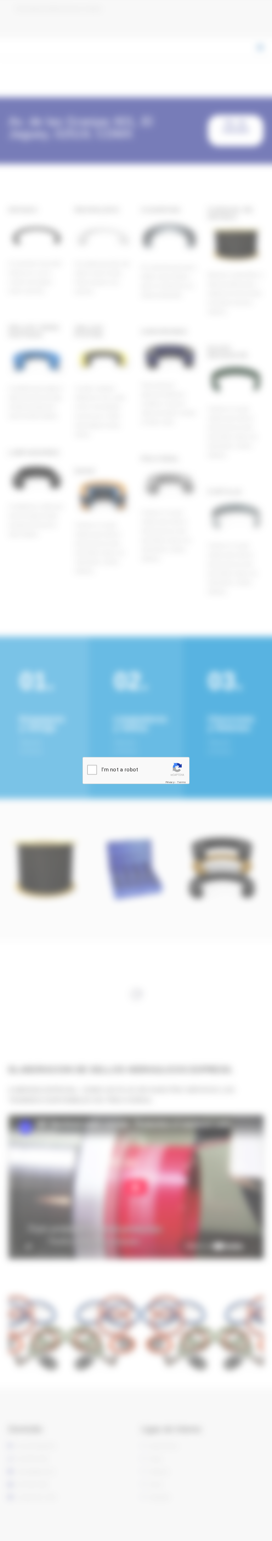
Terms (181, 782)
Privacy (170, 782)
